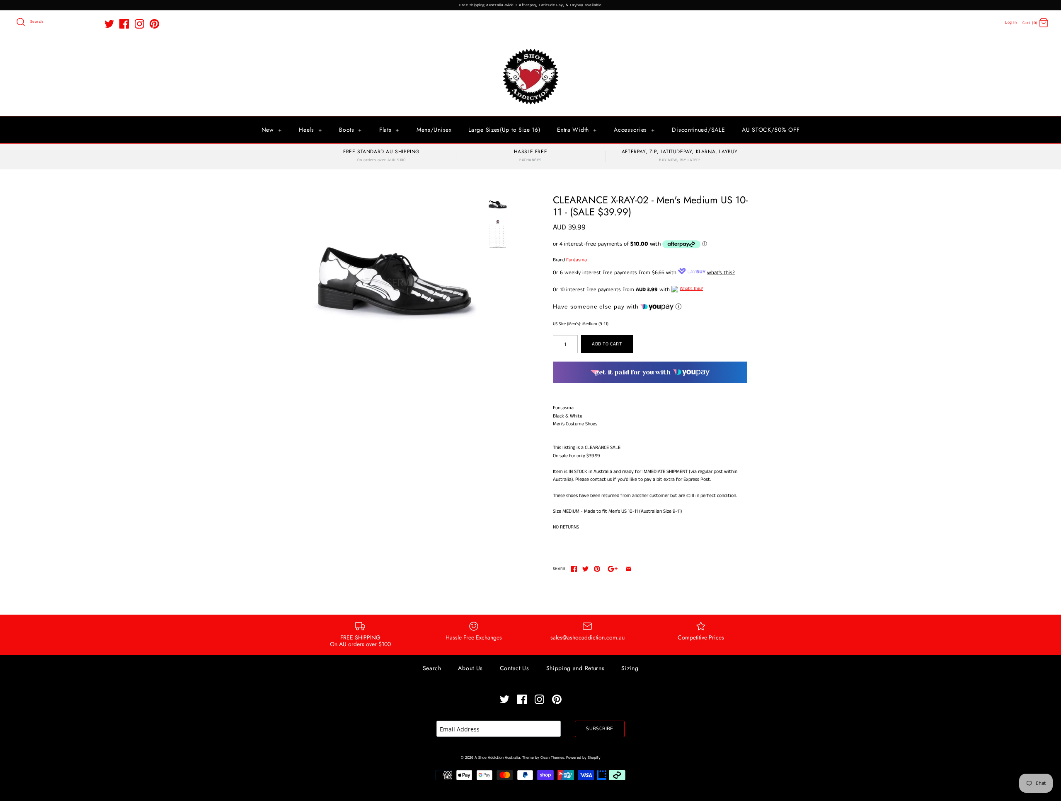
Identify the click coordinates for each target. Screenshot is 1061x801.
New (272, 129)
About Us (470, 668)
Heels (310, 129)
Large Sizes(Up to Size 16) (504, 129)
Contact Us (514, 668)
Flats (389, 129)
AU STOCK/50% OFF (770, 129)
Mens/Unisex (434, 129)
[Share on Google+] (613, 569)
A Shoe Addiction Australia (497, 757)
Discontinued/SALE (698, 129)
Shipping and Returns (575, 668)
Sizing (629, 668)
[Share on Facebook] (574, 569)
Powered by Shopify (583, 757)
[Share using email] (628, 569)
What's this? (691, 288)
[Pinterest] (154, 24)
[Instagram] (139, 24)
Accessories (634, 129)
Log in (1011, 22)
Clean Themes (552, 757)
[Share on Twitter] (585, 569)
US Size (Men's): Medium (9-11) (580, 324)
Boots (350, 129)
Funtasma (576, 259)
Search (432, 668)
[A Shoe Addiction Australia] (530, 49)
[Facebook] (124, 24)
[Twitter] (109, 24)
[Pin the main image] (597, 569)
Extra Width (577, 129)
